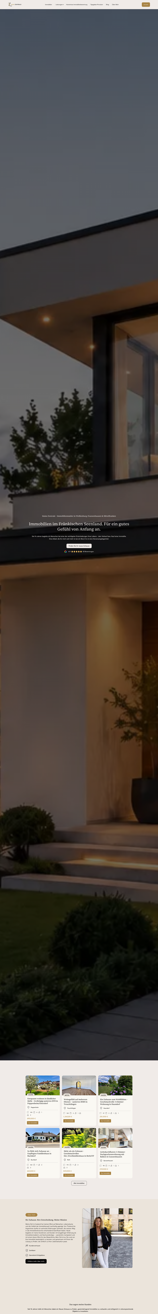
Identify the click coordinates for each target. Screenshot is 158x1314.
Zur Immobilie (32, 1123)
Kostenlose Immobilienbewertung (76, 4)
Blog (107, 4)
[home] (15, 4)
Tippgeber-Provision (96, 4)
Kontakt (146, 4)
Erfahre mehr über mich (36, 1261)
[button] (59, 4)
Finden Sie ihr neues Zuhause (79, 546)
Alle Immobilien (79, 1183)
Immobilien (48, 4)
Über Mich (115, 4)
